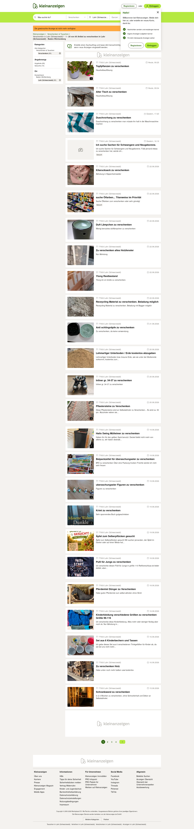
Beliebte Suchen (143, 776)
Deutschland (39, 75)
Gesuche (38, 65)
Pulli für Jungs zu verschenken (113, 561)
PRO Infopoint (91, 779)
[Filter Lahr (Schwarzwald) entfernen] (60, 80)
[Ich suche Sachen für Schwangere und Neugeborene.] (80, 150)
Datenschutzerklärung (69, 795)
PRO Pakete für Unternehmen (91, 783)
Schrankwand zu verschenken (113, 691)
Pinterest (114, 788)
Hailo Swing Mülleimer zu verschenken (118, 433)
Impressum (64, 804)
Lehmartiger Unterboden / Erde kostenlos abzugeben (126, 353)
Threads (114, 785)
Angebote (38, 63)
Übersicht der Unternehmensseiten (145, 783)
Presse (37, 782)
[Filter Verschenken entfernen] (60, 53)
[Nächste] (122, 742)
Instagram (115, 782)
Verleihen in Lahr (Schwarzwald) (83, 824)
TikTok (113, 792)
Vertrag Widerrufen (67, 785)
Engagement (39, 788)
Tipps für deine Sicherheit (70, 779)
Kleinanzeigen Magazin (43, 785)
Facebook (115, 776)
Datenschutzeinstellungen (70, 798)
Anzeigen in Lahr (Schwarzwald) (134, 824)
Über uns (38, 776)
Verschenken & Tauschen (45, 50)
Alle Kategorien (40, 48)
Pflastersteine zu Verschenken (113, 406)
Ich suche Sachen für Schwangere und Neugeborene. (126, 144)
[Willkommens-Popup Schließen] (158, 12)
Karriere (37, 779)
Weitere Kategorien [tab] (92, 819)
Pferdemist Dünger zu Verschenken (116, 589)
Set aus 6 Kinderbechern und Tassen (117, 640)
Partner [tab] (106, 819)
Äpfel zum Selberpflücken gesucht (115, 536)
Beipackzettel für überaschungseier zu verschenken (125, 459)
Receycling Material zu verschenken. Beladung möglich (127, 301)
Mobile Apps (39, 792)
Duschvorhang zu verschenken (113, 117)
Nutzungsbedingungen (69, 801)
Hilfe (61, 776)
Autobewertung (142, 787)
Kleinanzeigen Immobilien (96, 776)
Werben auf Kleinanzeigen (96, 787)
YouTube (114, 779)
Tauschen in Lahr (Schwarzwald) (58, 824)
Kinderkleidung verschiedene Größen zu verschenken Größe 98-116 (126, 616)
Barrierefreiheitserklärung (70, 792)
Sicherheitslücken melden (70, 782)
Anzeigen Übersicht (144, 779)
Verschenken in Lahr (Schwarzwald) (109, 824)
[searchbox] (51, 17)
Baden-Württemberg (43, 77)
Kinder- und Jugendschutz (70, 788)
